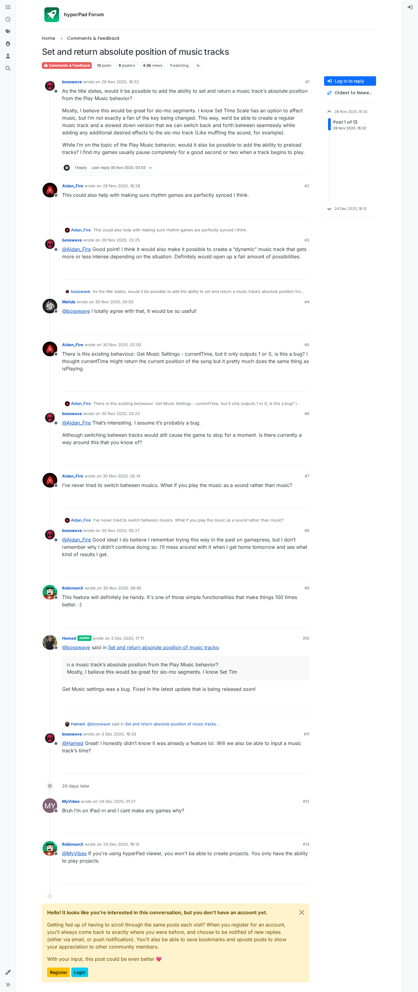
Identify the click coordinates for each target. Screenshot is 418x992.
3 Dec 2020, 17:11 (127, 638)
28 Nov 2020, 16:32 (120, 81)
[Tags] (7, 32)
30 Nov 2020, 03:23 (121, 413)
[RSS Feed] (198, 65)
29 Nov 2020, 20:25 (121, 240)
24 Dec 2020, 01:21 (117, 801)
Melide (69, 301)
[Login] (410, 7)
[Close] (301, 912)
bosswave (72, 81)
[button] (7, 972)
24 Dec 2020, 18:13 (121, 844)
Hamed (69, 638)
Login (79, 972)
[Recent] (7, 19)
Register (58, 972)
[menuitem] (410, 7)
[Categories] (7, 7)
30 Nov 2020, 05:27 (121, 530)
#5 (306, 344)
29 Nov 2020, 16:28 (121, 185)
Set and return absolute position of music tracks (163, 647)
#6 (306, 413)
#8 (306, 530)
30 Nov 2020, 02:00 (122, 344)
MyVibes (71, 801)
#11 (306, 734)
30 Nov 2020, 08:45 (122, 588)
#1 (307, 81)
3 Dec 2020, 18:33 (119, 734)
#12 (306, 801)
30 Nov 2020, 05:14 (121, 476)
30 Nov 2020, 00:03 (114, 301)
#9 (306, 588)
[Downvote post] (304, 168)
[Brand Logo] (51, 14)
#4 (306, 301)
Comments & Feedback (69, 65)
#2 (306, 185)
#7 (307, 476)
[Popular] (7, 44)
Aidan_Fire (72, 185)
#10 (306, 638)
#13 (306, 844)
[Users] (7, 56)
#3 (306, 240)
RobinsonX (73, 588)
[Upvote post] (282, 168)
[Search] (7, 68)
